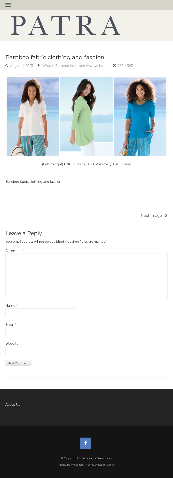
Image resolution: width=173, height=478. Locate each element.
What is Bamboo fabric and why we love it (75, 66)
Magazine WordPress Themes (76, 464)
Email (10, 325)
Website (11, 344)
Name (11, 306)
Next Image (152, 215)
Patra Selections (86, 25)
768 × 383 (125, 66)
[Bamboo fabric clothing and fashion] (86, 116)
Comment (14, 251)
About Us (12, 405)
